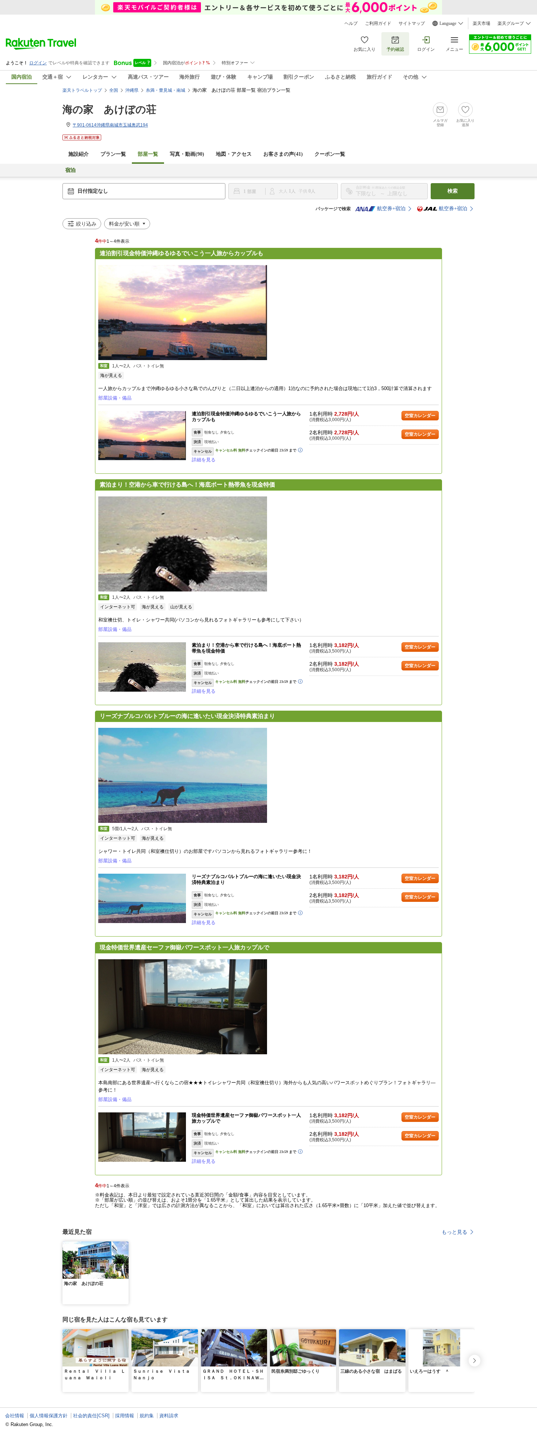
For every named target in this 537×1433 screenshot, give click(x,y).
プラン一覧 (113, 154)
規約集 (147, 1415)
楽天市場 (481, 23)
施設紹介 (78, 154)
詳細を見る (204, 459)
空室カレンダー (420, 415)
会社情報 (14, 1415)
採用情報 (124, 1415)
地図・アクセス (234, 154)
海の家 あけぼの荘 (109, 109)
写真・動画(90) (187, 154)
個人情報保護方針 (49, 1415)
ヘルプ (351, 23)
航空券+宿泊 (391, 208)
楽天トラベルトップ (82, 90)
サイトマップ (412, 23)
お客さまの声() (283, 154)
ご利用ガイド (378, 23)
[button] (124, 1245)
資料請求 (168, 1415)
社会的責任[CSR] (91, 1415)
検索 (453, 191)
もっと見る (454, 1232)
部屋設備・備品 (115, 398)
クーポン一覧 (330, 154)
